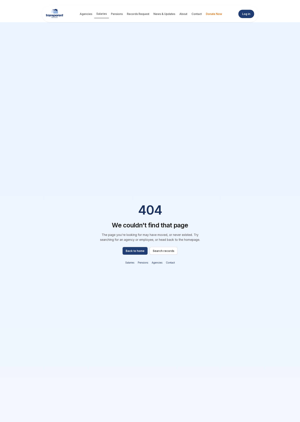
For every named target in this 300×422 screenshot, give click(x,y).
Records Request (138, 14)
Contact (196, 14)
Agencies (86, 14)
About (183, 14)
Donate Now (214, 14)
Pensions (117, 14)
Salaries (101, 13)
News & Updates (164, 14)
